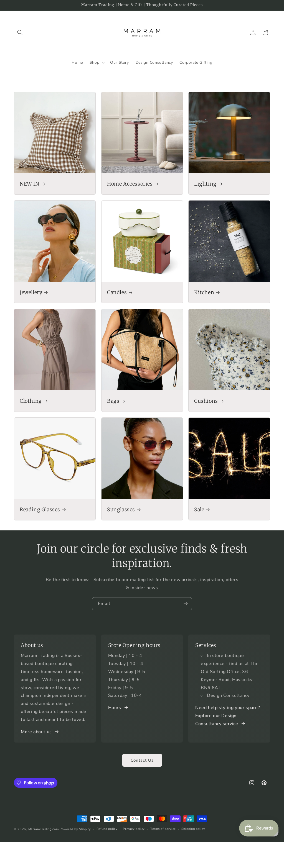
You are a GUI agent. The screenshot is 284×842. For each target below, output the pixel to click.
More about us (36, 732)
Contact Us (142, 760)
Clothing (31, 400)
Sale (199, 509)
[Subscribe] (185, 603)
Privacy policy (134, 829)
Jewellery (31, 292)
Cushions (206, 400)
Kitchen (204, 292)
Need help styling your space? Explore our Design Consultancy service (227, 716)
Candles (117, 292)
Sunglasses (121, 509)
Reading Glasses (40, 509)
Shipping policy (193, 829)
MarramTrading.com (43, 829)
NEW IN (29, 183)
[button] (20, 32)
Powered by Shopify (75, 829)
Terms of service (163, 829)
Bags (113, 400)
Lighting (205, 183)
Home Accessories (130, 183)
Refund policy (107, 829)
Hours (114, 708)
